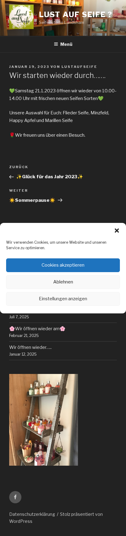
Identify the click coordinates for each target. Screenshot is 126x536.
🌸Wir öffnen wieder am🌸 (37, 328)
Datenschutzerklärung (32, 514)
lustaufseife (79, 67)
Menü (66, 44)
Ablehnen (63, 282)
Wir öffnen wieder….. (30, 347)
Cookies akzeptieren (63, 265)
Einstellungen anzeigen (63, 298)
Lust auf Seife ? (76, 14)
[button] (117, 230)
